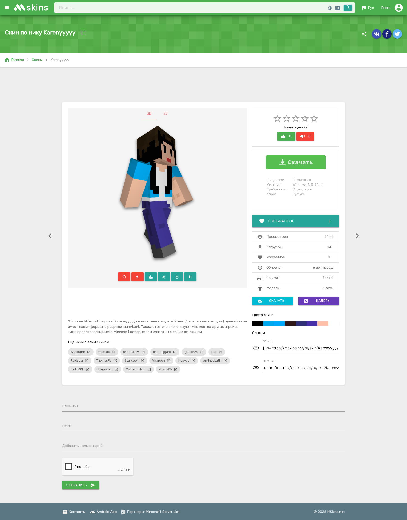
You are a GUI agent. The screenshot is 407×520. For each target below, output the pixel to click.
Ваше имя (70, 406)
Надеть (317, 301)
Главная (14, 60)
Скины (37, 60)
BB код (268, 341)
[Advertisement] (203, 84)
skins (37, 7)
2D (165, 113)
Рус (367, 8)
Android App (103, 512)
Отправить (80, 485)
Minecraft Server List (163, 512)
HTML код (270, 361)
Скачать (271, 301)
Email (66, 426)
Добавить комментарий (82, 446)
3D (149, 113)
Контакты (73, 512)
